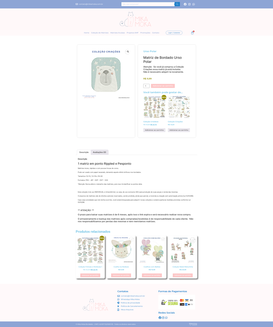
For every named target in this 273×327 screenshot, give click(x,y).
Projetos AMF (132, 33)
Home (86, 33)
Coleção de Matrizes (99, 33)
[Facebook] (185, 4)
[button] (128, 52)
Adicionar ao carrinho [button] (154, 130)
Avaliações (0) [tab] (99, 152)
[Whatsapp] (194, 4)
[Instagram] (189, 4)
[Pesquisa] (177, 4)
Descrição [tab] (84, 152)
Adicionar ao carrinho (163, 86)
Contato (155, 33)
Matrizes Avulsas (117, 33)
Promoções (145, 33)
